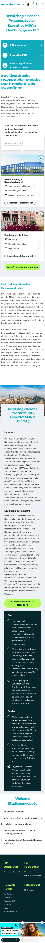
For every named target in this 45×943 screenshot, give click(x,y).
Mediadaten (28, 872)
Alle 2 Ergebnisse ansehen (22, 267)
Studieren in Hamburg (14, 811)
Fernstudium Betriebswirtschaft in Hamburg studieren (19, 832)
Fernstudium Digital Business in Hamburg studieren (23, 841)
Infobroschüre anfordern (10, 940)
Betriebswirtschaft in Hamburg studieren (23, 818)
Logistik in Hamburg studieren (18, 824)
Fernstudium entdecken (30, 940)
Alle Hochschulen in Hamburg (22, 603)
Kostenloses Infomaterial (20, 202)
